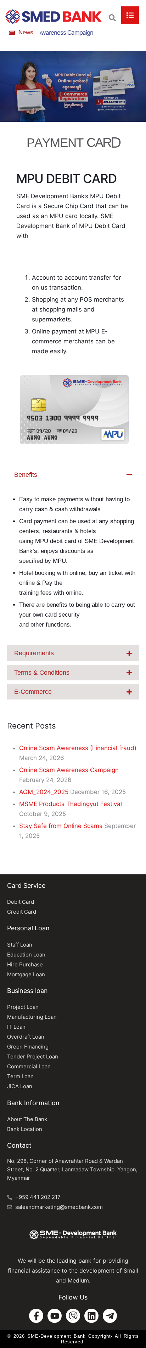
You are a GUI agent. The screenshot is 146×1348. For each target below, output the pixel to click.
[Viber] (73, 1316)
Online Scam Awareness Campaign (69, 769)
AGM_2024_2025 (43, 791)
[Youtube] (54, 1316)
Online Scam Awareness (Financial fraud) (77, 748)
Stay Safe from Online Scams (60, 825)
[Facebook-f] (36, 1316)
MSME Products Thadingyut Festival (70, 803)
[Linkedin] (91, 1316)
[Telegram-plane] (110, 1316)
